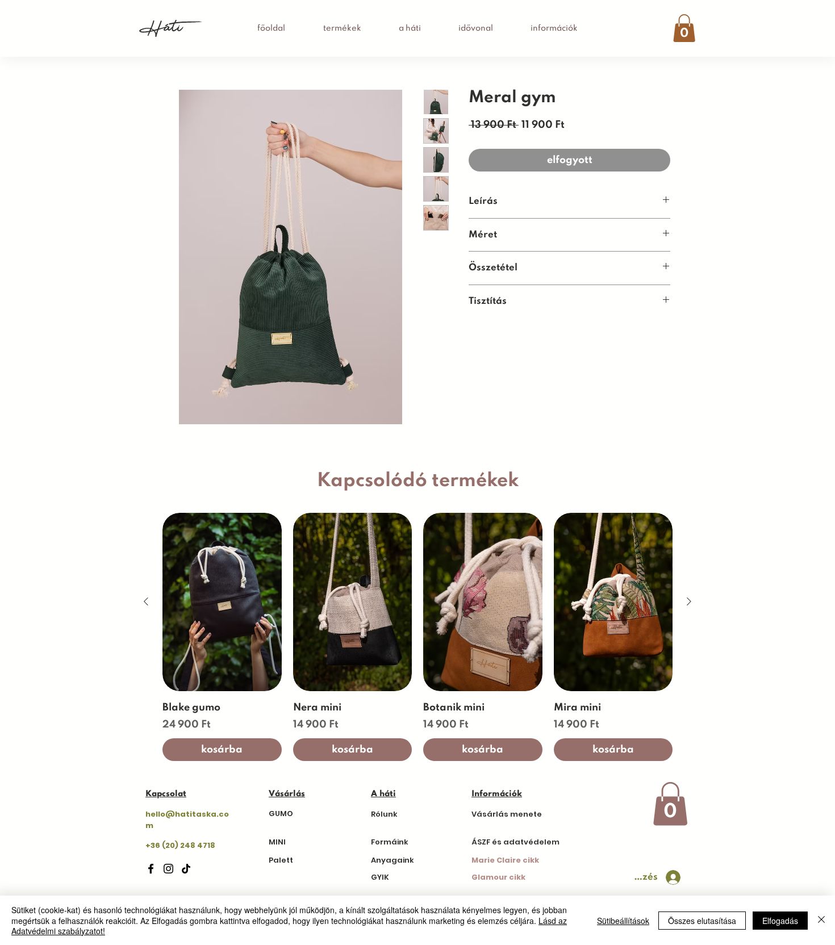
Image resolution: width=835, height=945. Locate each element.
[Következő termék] (689, 601)
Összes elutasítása (702, 920)
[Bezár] (821, 920)
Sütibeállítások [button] (623, 920)
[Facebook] (150, 868)
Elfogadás (780, 920)
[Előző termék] (146, 601)
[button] (684, 28)
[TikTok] (186, 868)
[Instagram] (168, 868)
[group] (417, 637)
